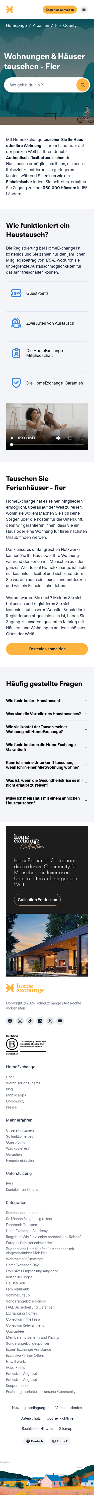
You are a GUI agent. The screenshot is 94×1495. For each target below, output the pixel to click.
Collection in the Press (23, 1319)
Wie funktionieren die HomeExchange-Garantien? (41, 747)
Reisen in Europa (19, 1277)
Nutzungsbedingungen (30, 1408)
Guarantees (15, 1331)
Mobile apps (16, 1095)
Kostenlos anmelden (60, 10)
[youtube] (60, 1021)
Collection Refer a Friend (25, 1325)
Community (15, 1101)
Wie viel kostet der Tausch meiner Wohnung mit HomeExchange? (36, 729)
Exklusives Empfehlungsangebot (32, 1271)
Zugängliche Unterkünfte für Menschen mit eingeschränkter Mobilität (40, 1251)
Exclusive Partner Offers (25, 1356)
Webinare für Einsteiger (24, 1259)
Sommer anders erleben (25, 1213)
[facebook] (10, 1021)
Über (10, 1077)
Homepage (16, 25)
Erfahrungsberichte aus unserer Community (40, 1392)
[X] (50, 1021)
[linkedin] (40, 1021)
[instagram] (20, 1021)
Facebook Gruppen (21, 1225)
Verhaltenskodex (68, 1408)
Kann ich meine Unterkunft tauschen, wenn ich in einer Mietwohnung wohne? (42, 765)
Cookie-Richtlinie (60, 1418)
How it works (16, 1362)
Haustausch (15, 1283)
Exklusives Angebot (21, 1374)
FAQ (9, 1184)
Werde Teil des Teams (23, 1083)
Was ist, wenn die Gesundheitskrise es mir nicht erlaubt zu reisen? (44, 783)
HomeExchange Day (22, 1265)
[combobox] (47, 84)
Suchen (82, 84)
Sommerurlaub (18, 1295)
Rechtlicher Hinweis (37, 1429)
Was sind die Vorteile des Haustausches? (43, 713)
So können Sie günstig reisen (29, 1219)
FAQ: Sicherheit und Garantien (30, 1307)
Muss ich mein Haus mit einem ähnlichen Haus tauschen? (43, 800)
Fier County (65, 25)
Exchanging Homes (21, 1313)
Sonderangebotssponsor (26, 1301)
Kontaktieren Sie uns (22, 1190)
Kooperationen (17, 1386)
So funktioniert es (19, 1136)
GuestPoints (15, 1142)
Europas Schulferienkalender (29, 1243)
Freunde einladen (20, 1161)
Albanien (41, 25)
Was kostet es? (18, 1148)
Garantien (14, 1154)
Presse (11, 1107)
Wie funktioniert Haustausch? (33, 700)
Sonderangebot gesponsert (28, 1343)
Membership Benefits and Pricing (32, 1337)
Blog (9, 1089)
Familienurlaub (17, 1289)
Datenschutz (31, 1418)
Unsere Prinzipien (20, 1130)
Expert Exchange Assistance (28, 1349)
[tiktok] (30, 1021)
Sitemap (65, 1429)
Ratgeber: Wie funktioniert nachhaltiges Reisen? (43, 1237)
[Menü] (84, 10)
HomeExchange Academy (27, 1231)
